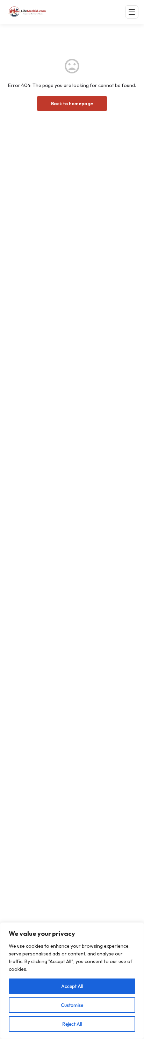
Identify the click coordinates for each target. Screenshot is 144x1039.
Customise (72, 1005)
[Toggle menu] (131, 12)
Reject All (72, 1024)
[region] (72, 980)
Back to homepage (72, 103)
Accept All (72, 986)
